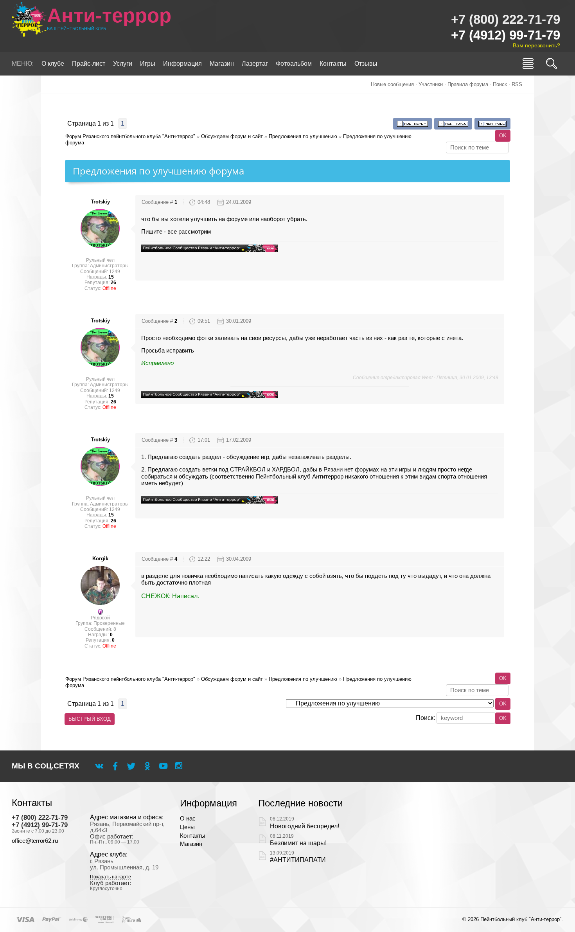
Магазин (191, 844)
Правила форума (467, 84)
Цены (187, 827)
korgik (100, 558)
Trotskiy (100, 202)
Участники (431, 84)
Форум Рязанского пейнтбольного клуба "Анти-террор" (130, 136)
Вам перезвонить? (536, 45)
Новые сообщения (392, 84)
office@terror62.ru (35, 841)
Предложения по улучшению (303, 136)
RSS (517, 84)
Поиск (500, 84)
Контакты (192, 836)
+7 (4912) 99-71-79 (505, 35)
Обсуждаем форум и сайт (232, 136)
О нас (188, 818)
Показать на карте (110, 877)
